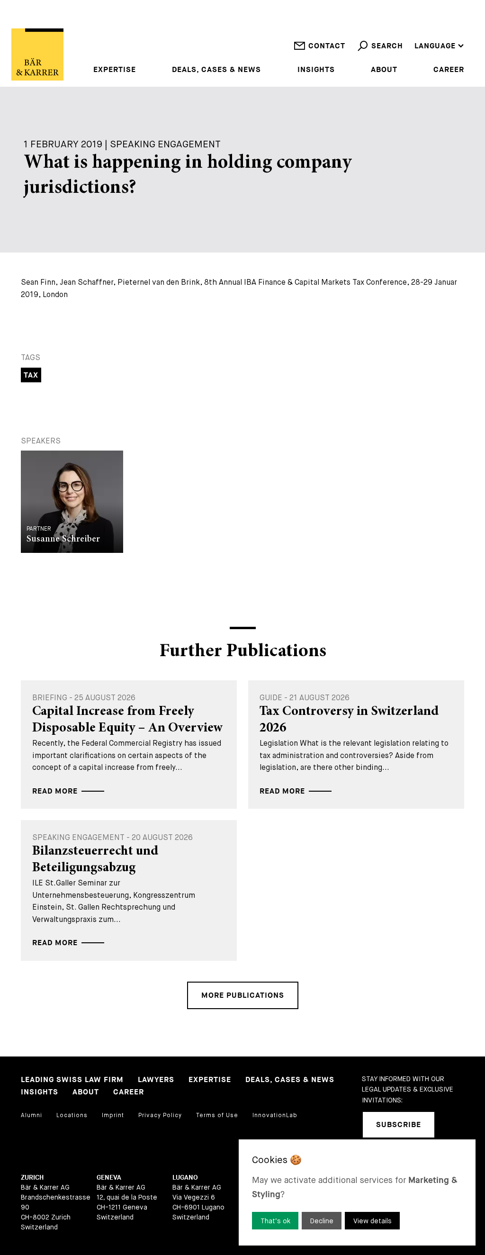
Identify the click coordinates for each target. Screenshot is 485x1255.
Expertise (114, 70)
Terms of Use (217, 1115)
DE (419, 33)
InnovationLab (274, 1115)
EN (419, 21)
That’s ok (275, 1221)
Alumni (31, 1115)
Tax (31, 375)
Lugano (185, 1178)
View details (372, 1221)
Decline (321, 1221)
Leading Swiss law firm (72, 1079)
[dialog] (357, 1192)
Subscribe (398, 1124)
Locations (72, 1115)
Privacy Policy (160, 1115)
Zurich (32, 1178)
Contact (326, 46)
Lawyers (156, 1079)
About (384, 70)
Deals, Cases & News (216, 70)
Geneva (109, 1178)
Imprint (113, 1115)
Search (387, 46)
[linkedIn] (454, 1124)
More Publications (242, 995)
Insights (316, 70)
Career (448, 70)
